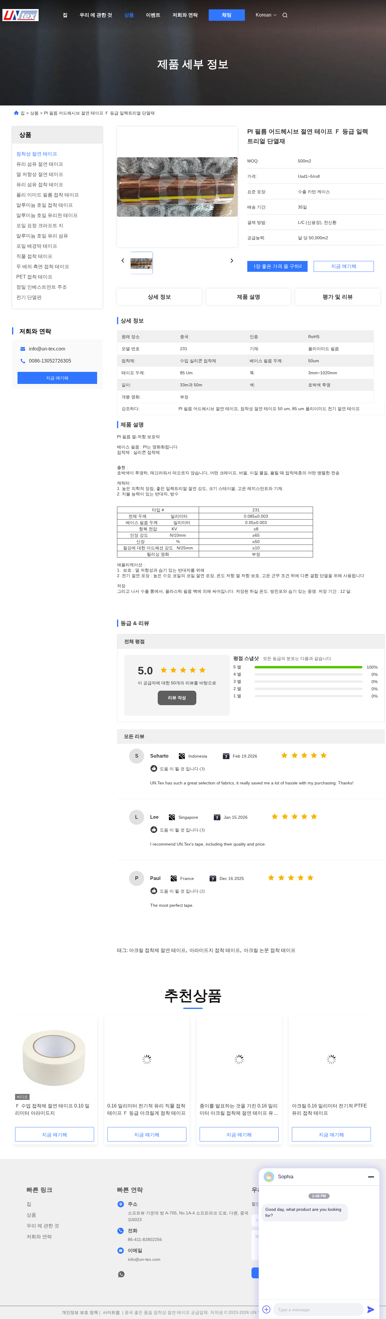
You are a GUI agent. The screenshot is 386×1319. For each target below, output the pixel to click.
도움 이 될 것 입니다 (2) (182, 891)
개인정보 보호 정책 (80, 1312)
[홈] (20, 15)
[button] (23, 1074)
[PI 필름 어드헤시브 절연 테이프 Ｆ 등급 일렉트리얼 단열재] (177, 187)
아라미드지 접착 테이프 (214, 950)
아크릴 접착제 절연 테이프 (157, 950)
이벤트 (153, 14)
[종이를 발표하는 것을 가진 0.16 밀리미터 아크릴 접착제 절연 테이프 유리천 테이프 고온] (239, 1059)
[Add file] (266, 1309)
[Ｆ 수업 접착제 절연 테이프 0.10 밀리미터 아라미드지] (54, 1059)
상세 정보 (159, 297)
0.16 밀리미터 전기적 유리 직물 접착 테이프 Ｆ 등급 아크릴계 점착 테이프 (146, 1109)
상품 (129, 14)
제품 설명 (248, 297)
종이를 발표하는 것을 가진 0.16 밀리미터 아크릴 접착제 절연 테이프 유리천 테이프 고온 (239, 1110)
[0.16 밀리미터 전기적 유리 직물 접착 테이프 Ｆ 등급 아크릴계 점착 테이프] (146, 1059)
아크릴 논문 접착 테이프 (270, 950)
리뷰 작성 (177, 698)
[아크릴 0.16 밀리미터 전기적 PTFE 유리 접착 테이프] (331, 1059)
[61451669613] (121, 1275)
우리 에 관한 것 (96, 14)
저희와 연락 (185, 14)
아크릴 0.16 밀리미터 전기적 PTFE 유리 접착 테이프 (329, 1109)
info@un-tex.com (47, 348)
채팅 (227, 14)
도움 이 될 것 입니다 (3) (182, 769)
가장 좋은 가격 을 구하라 (277, 266)
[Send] (371, 1309)
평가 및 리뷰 (338, 297)
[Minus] (371, 1176)
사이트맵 (111, 1312)
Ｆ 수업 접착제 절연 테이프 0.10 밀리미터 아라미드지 (52, 1109)
